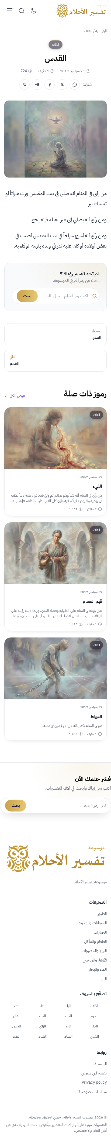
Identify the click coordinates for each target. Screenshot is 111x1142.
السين (16, 1026)
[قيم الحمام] (55, 553)
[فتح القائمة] (9, 10)
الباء (68, 1006)
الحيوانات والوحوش (92, 923)
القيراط (96, 716)
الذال (94, 1026)
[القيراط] (55, 668)
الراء (68, 1026)
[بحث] (21, 10)
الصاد (68, 1036)
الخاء (42, 1016)
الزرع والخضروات (94, 951)
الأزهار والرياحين (95, 960)
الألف (94, 1006)
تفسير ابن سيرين (94, 1073)
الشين (94, 1036)
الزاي (42, 1026)
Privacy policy (94, 1082)
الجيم (94, 1016)
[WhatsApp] (75, 84)
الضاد (43, 1036)
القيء (97, 486)
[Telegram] (37, 84)
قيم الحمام (92, 601)
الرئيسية (101, 31)
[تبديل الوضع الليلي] (33, 10)
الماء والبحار (98, 969)
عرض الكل (17, 396)
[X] (62, 84)
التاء (42, 1006)
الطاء (16, 1036)
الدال (16, 1016)
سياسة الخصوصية (93, 1092)
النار (104, 979)
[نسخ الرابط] (24, 84)
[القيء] (55, 438)
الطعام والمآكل (95, 941)
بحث (27, 296)
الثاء (16, 1006)
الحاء (68, 1016)
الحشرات (100, 932)
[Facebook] (49, 84)
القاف (88, 31)
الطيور (102, 914)
